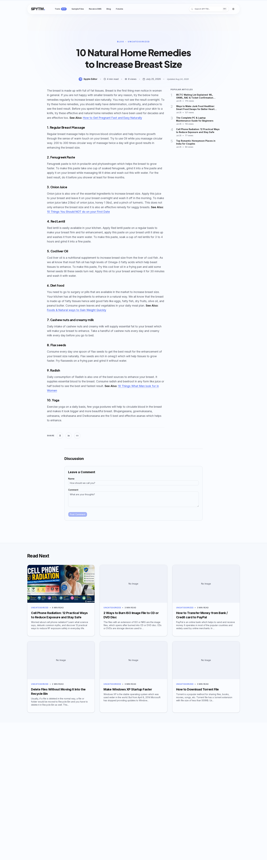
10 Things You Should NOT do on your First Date (78, 211)
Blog (120, 41)
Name (71, 478)
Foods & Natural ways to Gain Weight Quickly (76, 310)
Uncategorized (139, 41)
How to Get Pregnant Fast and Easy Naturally (112, 117)
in (69, 435)
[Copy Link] (77, 436)
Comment (73, 489)
